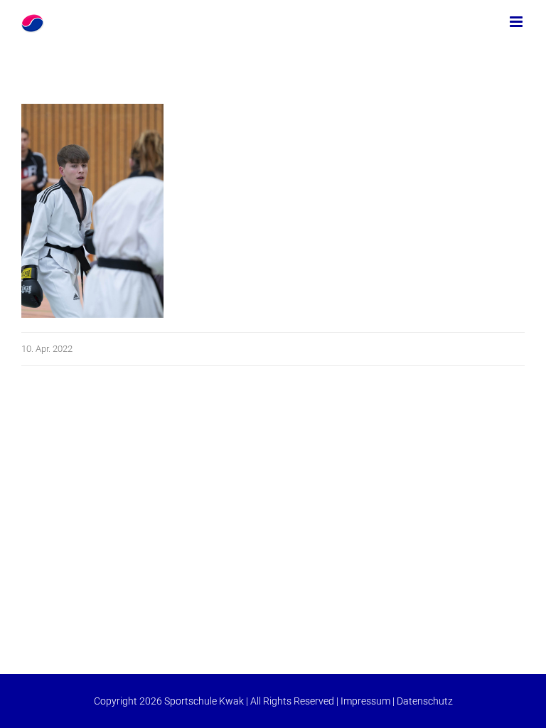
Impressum (365, 701)
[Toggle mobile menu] (517, 21)
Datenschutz (425, 701)
